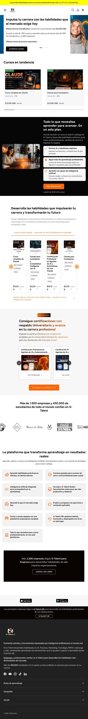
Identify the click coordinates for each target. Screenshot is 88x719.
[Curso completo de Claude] (23, 79)
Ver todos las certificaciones (44, 387)
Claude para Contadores (58, 93)
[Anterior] (19, 363)
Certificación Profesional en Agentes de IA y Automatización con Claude (52, 264)
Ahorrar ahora (16, 49)
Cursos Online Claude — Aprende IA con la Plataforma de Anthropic (43, 232)
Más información (54, 186)
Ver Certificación (34, 375)
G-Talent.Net (13, 713)
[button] (82, 10)
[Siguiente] (69, 363)
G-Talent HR (44, 616)
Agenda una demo (44, 572)
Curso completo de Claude (16, 93)
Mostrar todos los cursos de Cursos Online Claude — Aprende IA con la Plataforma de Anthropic (39, 298)
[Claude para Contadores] (65, 79)
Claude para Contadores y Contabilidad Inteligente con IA (35, 263)
